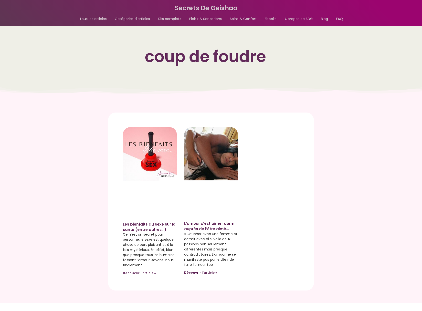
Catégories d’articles (132, 18)
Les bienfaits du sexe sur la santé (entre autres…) (149, 227)
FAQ (339, 18)
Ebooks (270, 18)
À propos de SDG (299, 18)
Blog (324, 18)
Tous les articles (93, 18)
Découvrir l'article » (139, 273)
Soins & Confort (243, 18)
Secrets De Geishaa (206, 8)
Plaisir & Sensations (205, 18)
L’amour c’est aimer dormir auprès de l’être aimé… (210, 226)
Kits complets (169, 18)
